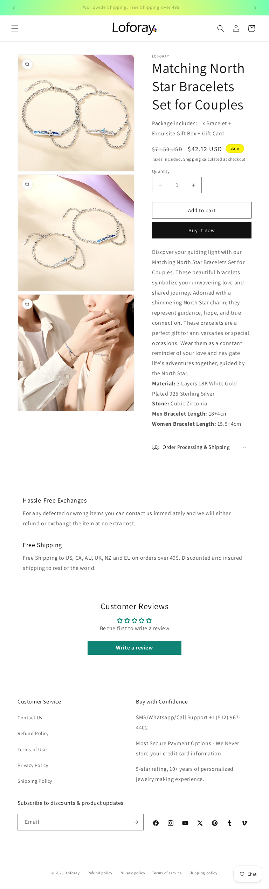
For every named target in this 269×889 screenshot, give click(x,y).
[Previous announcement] (13, 7)
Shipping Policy (35, 781)
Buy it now (201, 230)
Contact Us (30, 717)
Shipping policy (203, 872)
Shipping (192, 159)
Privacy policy (132, 872)
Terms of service (166, 872)
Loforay (73, 872)
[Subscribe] (135, 822)
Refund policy (100, 872)
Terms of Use (32, 749)
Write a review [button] (134, 647)
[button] (14, 28)
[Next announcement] (255, 7)
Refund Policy (33, 733)
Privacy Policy (33, 765)
